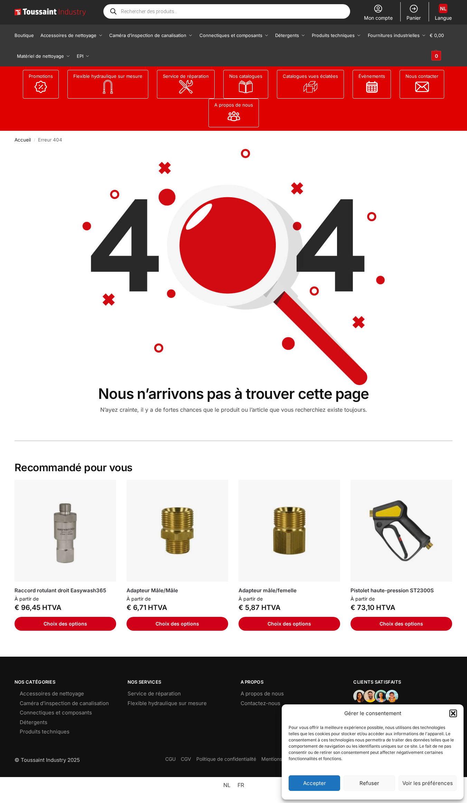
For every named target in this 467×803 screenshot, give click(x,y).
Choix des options (65, 624)
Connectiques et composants (56, 712)
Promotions (41, 76)
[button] (453, 713)
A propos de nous (233, 105)
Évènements (371, 76)
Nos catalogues (245, 76)
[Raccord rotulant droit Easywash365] (65, 531)
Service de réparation (186, 76)
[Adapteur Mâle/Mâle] (177, 531)
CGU (170, 759)
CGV (186, 759)
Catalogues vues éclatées (310, 76)
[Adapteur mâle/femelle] (289, 531)
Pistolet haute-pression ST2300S (392, 590)
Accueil (23, 140)
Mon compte (378, 18)
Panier (414, 18)
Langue (443, 13)
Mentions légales (280, 759)
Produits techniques (44, 731)
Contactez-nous (260, 703)
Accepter (314, 783)
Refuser (369, 783)
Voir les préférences (427, 783)
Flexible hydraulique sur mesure (107, 76)
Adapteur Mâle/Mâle (152, 590)
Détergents (33, 722)
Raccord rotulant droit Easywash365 (60, 590)
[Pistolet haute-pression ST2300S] (401, 531)
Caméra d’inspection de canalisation (64, 703)
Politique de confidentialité (226, 759)
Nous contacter (421, 76)
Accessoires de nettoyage (52, 693)
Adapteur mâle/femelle (268, 590)
